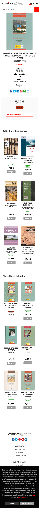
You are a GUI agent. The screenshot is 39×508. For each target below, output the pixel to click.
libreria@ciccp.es (19, 452)
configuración (23, 497)
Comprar (11, 172)
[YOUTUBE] (22, 439)
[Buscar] (36, 9)
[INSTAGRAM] (19, 439)
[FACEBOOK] (13, 439)
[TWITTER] (16, 439)
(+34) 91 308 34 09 (19, 449)
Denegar (12, 503)
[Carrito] (31, 3)
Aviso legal (19, 465)
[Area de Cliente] (34, 4)
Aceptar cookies (26, 503)
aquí (33, 495)
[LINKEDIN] (25, 439)
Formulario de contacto (19, 455)
